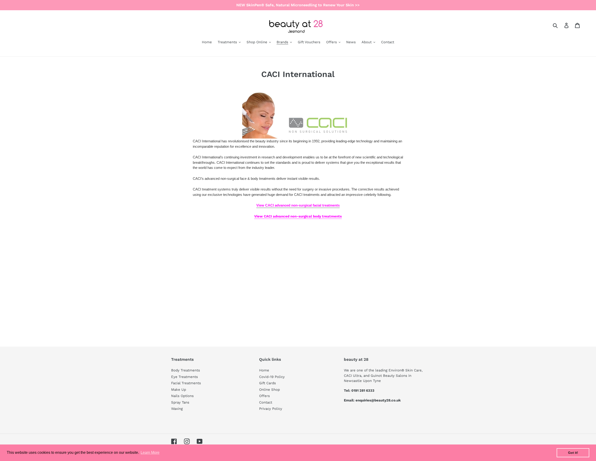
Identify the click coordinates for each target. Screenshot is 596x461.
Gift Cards (267, 383)
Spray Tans (180, 402)
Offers (264, 396)
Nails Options (182, 396)
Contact (265, 402)
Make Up (178, 390)
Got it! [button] (573, 452)
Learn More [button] (150, 452)
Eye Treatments (184, 377)
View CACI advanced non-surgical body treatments (298, 216)
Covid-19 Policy (272, 377)
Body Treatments (185, 370)
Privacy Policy (270, 409)
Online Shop (269, 390)
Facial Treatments (186, 383)
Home (264, 370)
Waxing (177, 409)
